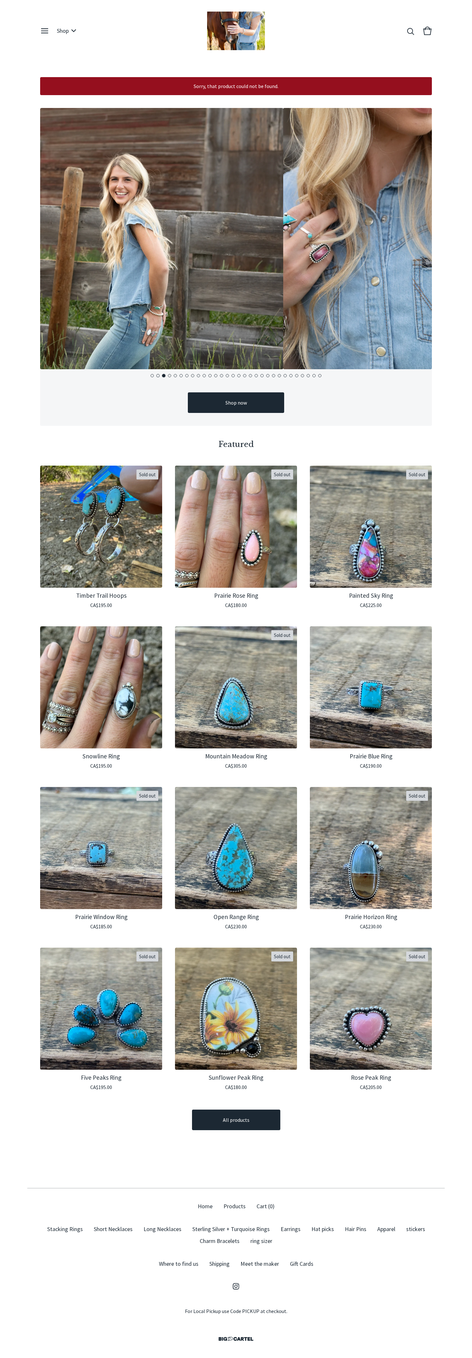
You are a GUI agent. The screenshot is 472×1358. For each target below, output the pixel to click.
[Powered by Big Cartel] (236, 1339)
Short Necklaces (113, 1229)
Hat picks (322, 1229)
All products (236, 1120)
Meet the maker (259, 1263)
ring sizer (261, 1241)
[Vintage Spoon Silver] (236, 31)
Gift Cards (301, 1263)
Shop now (236, 402)
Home (205, 1206)
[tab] (152, 375)
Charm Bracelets (220, 1241)
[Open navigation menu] (44, 31)
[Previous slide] (50, 239)
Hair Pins (355, 1229)
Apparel (386, 1229)
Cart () (266, 1206)
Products (234, 1206)
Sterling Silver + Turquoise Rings (231, 1229)
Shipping (219, 1263)
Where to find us (178, 1263)
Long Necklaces (162, 1229)
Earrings (291, 1229)
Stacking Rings (65, 1229)
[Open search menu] (410, 31)
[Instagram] (236, 1286)
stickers (415, 1229)
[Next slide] (421, 239)
